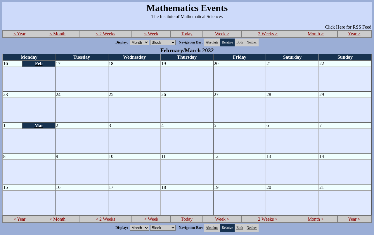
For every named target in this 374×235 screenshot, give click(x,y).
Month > (316, 33)
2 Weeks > (268, 33)
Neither (252, 42)
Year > (354, 33)
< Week (151, 33)
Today (187, 33)
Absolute (212, 42)
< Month (57, 33)
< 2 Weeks (105, 33)
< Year (19, 33)
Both (239, 42)
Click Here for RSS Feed (348, 27)
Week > (222, 33)
